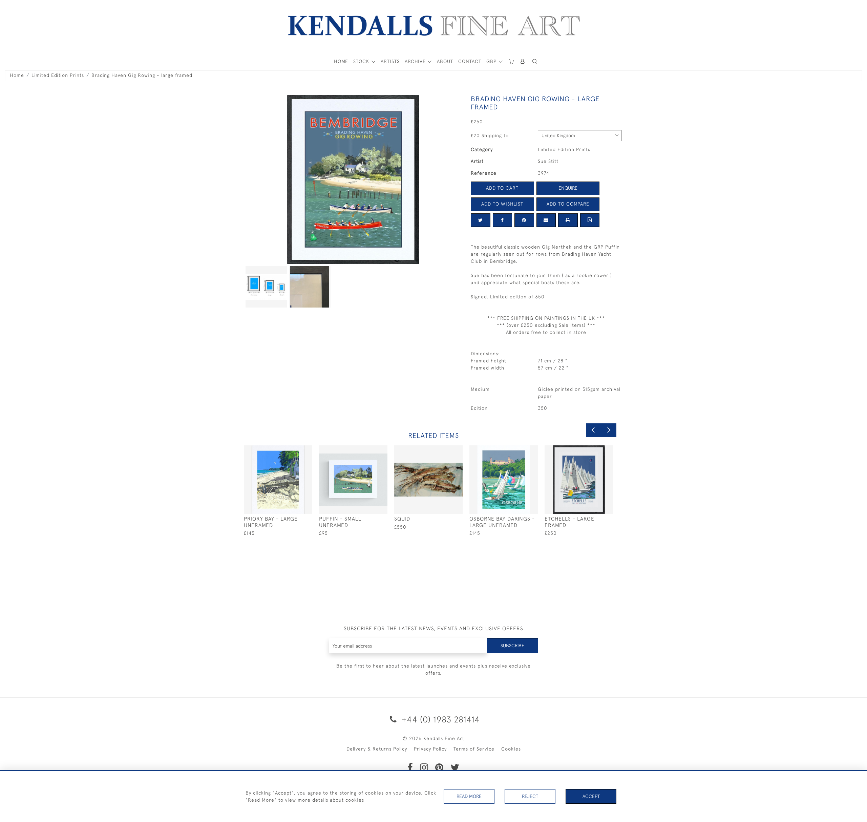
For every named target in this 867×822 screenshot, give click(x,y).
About (445, 61)
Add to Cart (502, 188)
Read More (469, 796)
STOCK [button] (362, 61)
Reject (530, 796)
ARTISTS (390, 61)
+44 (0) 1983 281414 (439, 719)
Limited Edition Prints (57, 75)
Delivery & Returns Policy (376, 749)
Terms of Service (473, 749)
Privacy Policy (430, 749)
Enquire (567, 188)
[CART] (511, 61)
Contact (469, 61)
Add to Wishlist (502, 204)
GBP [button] (492, 61)
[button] (534, 61)
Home (17, 75)
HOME (341, 61)
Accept (591, 796)
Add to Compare (568, 204)
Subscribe (512, 645)
